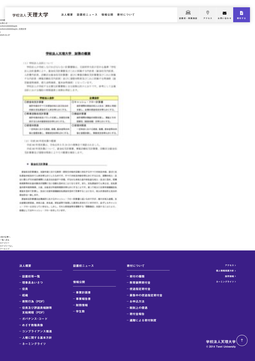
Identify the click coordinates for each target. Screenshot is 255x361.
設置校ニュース (87, 14)
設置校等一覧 (31, 276)
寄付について (126, 14)
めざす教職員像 (32, 325)
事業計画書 (83, 292)
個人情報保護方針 (225, 270)
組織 (25, 295)
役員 (25, 288)
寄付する (241, 18)
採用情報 (229, 276)
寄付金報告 (137, 313)
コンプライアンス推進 (37, 331)
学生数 (80, 311)
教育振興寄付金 (140, 282)
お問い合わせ (224, 18)
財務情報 (82, 305)
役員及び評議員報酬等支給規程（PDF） (37, 310)
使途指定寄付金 (140, 288)
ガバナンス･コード (34, 318)
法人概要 (67, 14)
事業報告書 (83, 298)
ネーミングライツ (34, 343)
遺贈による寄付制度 (143, 320)
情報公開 (107, 14)
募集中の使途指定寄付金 (146, 295)
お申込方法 (137, 301)
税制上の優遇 (138, 307)
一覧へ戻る (4, 240)
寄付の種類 (137, 276)
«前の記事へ (5, 237)
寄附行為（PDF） (34, 301)
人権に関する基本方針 (37, 337)
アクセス (207, 18)
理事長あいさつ (32, 282)
